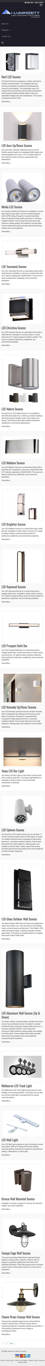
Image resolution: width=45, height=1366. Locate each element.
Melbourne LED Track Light (17, 1085)
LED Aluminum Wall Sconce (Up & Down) (21, 1015)
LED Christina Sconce (14, 327)
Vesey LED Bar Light (13, 771)
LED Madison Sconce (13, 462)
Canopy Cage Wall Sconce (16, 1253)
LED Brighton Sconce (14, 524)
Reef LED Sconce (11, 76)
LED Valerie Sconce (12, 409)
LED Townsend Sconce (14, 266)
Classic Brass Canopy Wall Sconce (21, 1317)
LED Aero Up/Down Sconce (17, 145)
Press (2, 1360)
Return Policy (33, 1360)
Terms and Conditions (21, 1360)
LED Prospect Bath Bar (14, 645)
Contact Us (6, 36)
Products (5, 30)
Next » (12, 1343)
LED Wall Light (10, 1140)
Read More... (6, 101)
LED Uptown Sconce (13, 830)
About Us (5, 23)
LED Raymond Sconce (14, 586)
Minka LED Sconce (12, 206)
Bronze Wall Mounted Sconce (18, 1198)
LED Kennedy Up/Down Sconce (19, 707)
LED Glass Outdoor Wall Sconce (19, 919)
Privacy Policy (9, 1360)
